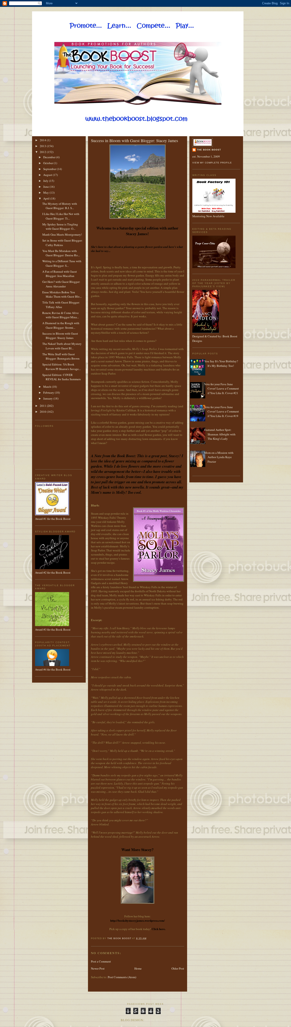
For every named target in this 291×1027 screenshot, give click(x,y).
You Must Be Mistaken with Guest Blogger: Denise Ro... (61, 253)
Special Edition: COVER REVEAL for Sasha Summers (61, 377)
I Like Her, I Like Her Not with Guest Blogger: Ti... (60, 216)
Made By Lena (158, 1020)
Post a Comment (101, 961)
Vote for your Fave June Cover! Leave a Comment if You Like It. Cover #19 (221, 411)
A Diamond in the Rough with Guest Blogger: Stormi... (60, 325)
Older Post (177, 968)
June (46, 187)
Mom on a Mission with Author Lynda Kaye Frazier (218, 457)
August (48, 175)
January (48, 398)
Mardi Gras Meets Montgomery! (62, 234)
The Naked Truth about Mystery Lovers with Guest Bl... (62, 346)
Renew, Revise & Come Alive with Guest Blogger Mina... (60, 315)
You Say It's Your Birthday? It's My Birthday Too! (221, 363)
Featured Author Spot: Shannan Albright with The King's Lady (220, 434)
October (48, 163)
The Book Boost (209, 149)
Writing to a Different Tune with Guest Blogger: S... (61, 263)
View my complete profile (212, 162)
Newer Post (98, 968)
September (50, 169)
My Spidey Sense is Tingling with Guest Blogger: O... (60, 226)
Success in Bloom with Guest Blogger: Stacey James (60, 335)
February (49, 392)
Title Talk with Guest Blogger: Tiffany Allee (61, 304)
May (46, 192)
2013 (43, 146)
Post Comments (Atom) (122, 977)
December (49, 157)
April (46, 198)
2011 (43, 406)
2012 (43, 152)
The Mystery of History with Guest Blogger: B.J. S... (59, 206)
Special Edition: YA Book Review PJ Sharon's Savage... (61, 366)
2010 (43, 412)
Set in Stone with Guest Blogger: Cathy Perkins (62, 242)
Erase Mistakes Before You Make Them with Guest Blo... (62, 294)
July (46, 181)
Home (138, 968)
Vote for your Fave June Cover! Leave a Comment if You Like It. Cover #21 (221, 388)
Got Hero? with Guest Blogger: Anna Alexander (61, 284)
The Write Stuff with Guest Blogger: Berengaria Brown (61, 356)
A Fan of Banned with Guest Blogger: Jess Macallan (59, 273)
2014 (43, 140)
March (47, 387)
